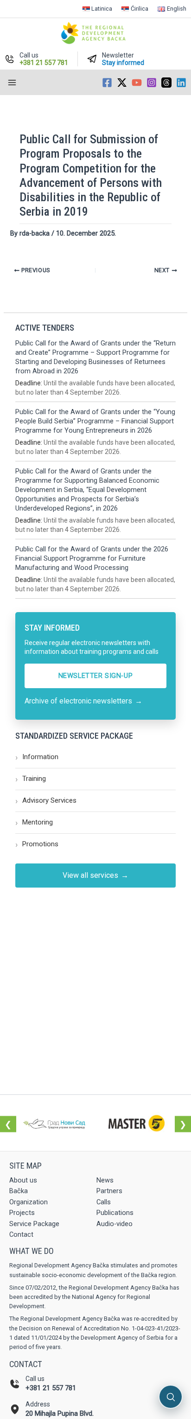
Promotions (36, 844)
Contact (21, 1234)
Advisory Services (45, 800)
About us (23, 1180)
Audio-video (114, 1224)
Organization (28, 1202)
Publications (115, 1212)
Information (36, 757)
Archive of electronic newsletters (83, 701)
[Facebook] (107, 82)
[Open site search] (171, 1397)
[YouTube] (137, 82)
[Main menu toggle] (12, 82)
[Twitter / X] (122, 82)
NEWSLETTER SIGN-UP (95, 675)
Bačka (18, 1191)
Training (30, 779)
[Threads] (166, 82)
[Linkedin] (181, 82)
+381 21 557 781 (50, 1388)
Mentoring (34, 822)
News (105, 1180)
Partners (109, 1191)
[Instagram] (151, 82)
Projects (22, 1212)
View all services (95, 875)
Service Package (34, 1224)
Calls (103, 1202)
